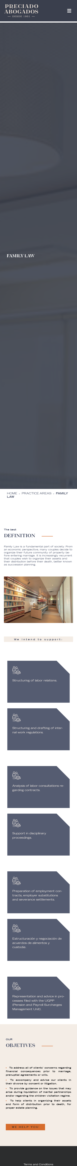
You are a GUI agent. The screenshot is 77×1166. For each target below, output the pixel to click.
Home (12, 493)
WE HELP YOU (25, 1127)
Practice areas (36, 493)
